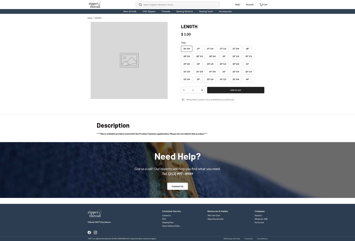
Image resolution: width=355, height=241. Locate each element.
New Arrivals (129, 11)
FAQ (164, 219)
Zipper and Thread (234, 238)
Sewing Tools (206, 11)
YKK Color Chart (213, 215)
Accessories (225, 11)
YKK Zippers (149, 11)
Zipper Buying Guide (215, 219)
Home (90, 18)
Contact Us (177, 186)
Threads (166, 11)
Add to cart (235, 90)
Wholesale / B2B (261, 219)
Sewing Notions (184, 11)
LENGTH (98, 18)
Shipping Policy (168, 222)
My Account (259, 222)
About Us (258, 215)
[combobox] (177, 4)
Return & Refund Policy (171, 226)
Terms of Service (262, 238)
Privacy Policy (249, 238)
